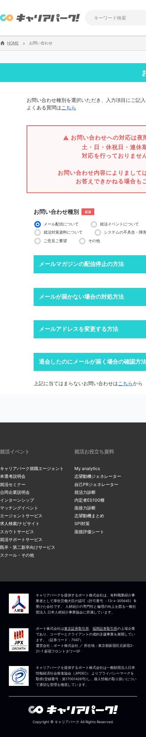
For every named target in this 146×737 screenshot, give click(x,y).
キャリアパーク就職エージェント (32, 468)
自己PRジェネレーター (96, 484)
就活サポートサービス (21, 539)
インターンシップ (17, 500)
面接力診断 (85, 508)
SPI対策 (82, 523)
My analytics (87, 468)
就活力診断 (85, 492)
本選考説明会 (13, 476)
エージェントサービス (21, 515)
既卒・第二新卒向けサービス (27, 547)
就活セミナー (13, 484)
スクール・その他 (17, 555)
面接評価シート (89, 531)
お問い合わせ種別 (56, 211)
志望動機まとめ (89, 515)
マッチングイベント (19, 508)
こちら (68, 107)
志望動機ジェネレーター (97, 476)
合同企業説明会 (15, 492)
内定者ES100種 (89, 500)
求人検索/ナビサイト (20, 523)
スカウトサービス (17, 531)
